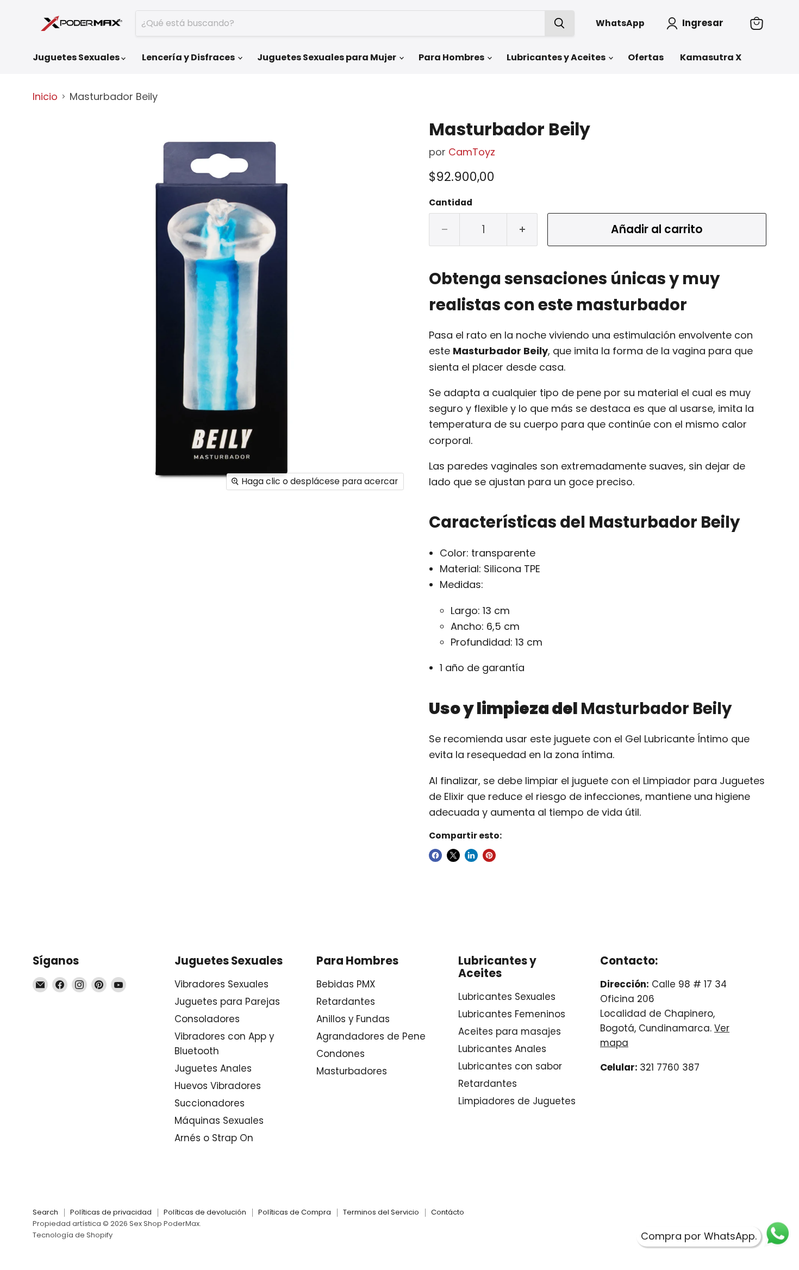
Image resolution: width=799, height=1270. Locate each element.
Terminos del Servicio (381, 1212)
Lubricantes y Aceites (557, 57)
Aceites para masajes (509, 1031)
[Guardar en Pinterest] (489, 855)
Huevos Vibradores (217, 1085)
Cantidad (450, 203)
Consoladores (207, 1018)
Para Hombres (452, 57)
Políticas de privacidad (111, 1212)
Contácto (447, 1212)
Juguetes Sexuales (77, 57)
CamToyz (471, 152)
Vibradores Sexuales (221, 984)
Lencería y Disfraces (189, 57)
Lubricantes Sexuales (506, 996)
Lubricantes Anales (502, 1048)
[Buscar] (559, 23)
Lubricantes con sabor (510, 1066)
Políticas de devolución (205, 1212)
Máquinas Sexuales (219, 1120)
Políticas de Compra (294, 1212)
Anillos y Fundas (353, 1018)
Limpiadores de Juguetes (517, 1101)
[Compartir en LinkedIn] (471, 855)
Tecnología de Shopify (73, 1235)
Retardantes (345, 1001)
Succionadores (209, 1103)
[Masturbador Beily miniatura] (53, 142)
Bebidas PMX (345, 984)
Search (45, 1212)
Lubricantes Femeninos (511, 1014)
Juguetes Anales (213, 1068)
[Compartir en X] (453, 855)
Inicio (45, 97)
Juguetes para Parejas (227, 1001)
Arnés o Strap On (213, 1137)
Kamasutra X (710, 57)
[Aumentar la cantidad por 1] (522, 229)
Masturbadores (351, 1071)
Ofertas (646, 57)
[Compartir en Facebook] (435, 855)
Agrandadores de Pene (371, 1036)
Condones (340, 1053)
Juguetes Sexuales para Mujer (327, 57)
